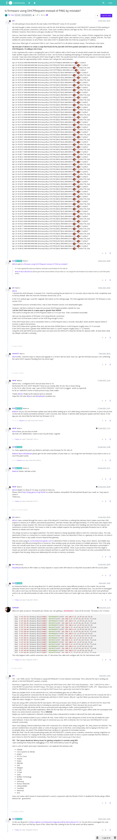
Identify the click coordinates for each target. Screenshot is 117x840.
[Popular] (29, 3)
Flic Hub (11, 15)
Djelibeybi (15, 607)
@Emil (26, 261)
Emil (13, 261)
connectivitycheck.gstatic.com (41, 541)
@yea (22, 272)
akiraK (14, 380)
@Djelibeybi (28, 272)
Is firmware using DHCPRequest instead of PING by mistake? (44, 264)
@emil (20, 394)
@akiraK (17, 272)
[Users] (34, 3)
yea (13, 21)
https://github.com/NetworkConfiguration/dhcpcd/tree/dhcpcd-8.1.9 (55, 822)
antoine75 (15, 353)
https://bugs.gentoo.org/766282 (34, 492)
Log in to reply (106, 16)
